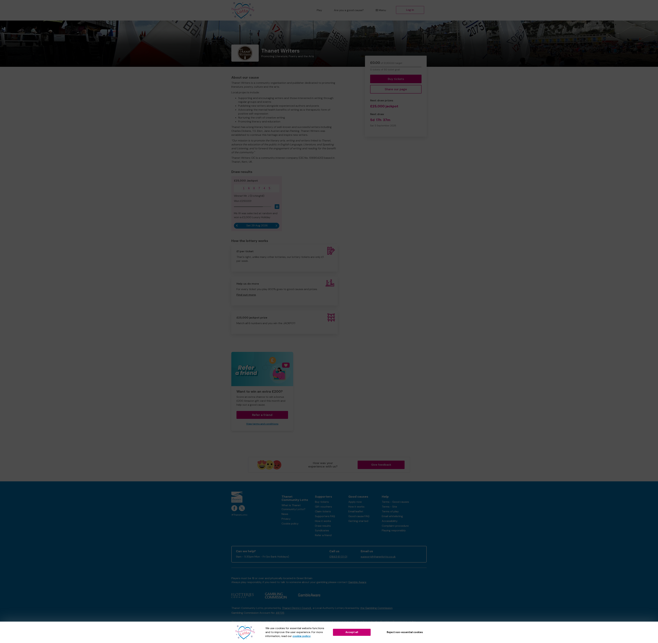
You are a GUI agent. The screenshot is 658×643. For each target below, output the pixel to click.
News (285, 514)
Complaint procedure (395, 526)
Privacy (286, 519)
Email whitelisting (392, 516)
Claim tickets (323, 511)
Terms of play (390, 511)
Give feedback (381, 464)
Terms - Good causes (395, 502)
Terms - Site (389, 506)
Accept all (351, 632)
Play (319, 10)
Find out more (246, 295)
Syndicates (322, 530)
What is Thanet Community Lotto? (293, 507)
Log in (410, 10)
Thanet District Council (297, 608)
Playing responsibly (394, 530)
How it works (323, 521)
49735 (280, 613)
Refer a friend (323, 535)
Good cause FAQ (358, 516)
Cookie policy (290, 523)
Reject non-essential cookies (405, 632)
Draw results (323, 526)
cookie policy (302, 636)
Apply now (355, 502)
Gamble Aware (357, 582)
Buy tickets (396, 79)
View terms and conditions (262, 423)
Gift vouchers (323, 506)
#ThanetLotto (239, 514)
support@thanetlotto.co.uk (378, 556)
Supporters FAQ (325, 516)
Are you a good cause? (349, 10)
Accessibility (390, 521)
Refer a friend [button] (262, 415)
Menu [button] (382, 10)
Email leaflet (355, 511)
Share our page (396, 89)
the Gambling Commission (376, 608)
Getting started (358, 521)
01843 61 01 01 (338, 556)
